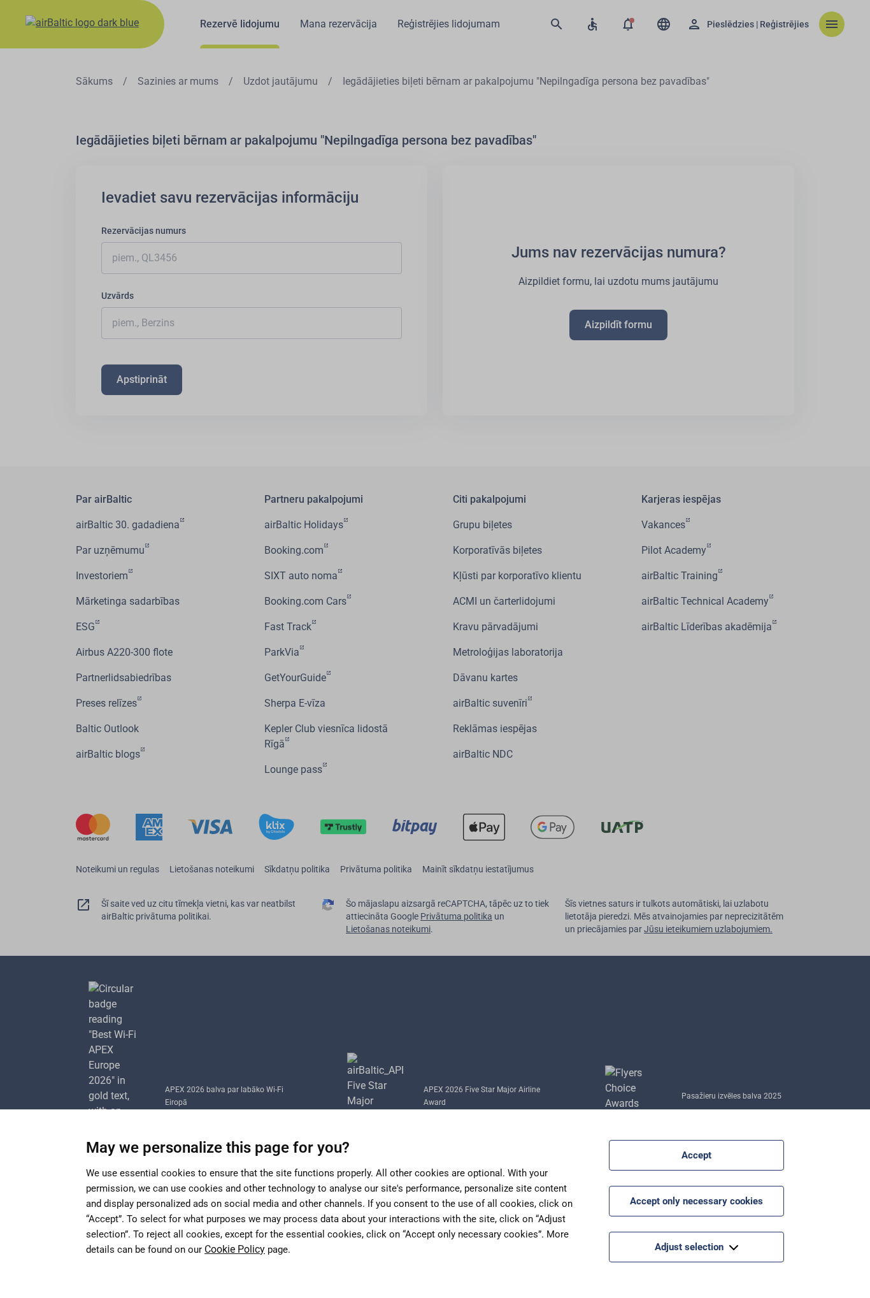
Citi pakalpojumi (489, 499)
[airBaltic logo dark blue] (82, 24)
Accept (696, 1155)
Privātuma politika (376, 869)
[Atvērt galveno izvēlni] (832, 24)
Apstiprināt (142, 379)
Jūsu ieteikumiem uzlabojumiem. (708, 929)
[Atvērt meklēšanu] (556, 24)
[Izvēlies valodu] (663, 24)
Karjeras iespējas (681, 499)
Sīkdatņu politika (297, 869)
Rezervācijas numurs (143, 231)
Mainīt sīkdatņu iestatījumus (478, 869)
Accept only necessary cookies (696, 1201)
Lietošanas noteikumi (211, 869)
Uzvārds (117, 296)
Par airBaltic (104, 499)
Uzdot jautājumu (280, 81)
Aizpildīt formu (618, 325)
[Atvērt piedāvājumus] (628, 24)
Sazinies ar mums (178, 81)
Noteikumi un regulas (117, 869)
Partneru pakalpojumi (313, 499)
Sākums (94, 81)
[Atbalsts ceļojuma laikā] (592, 24)
